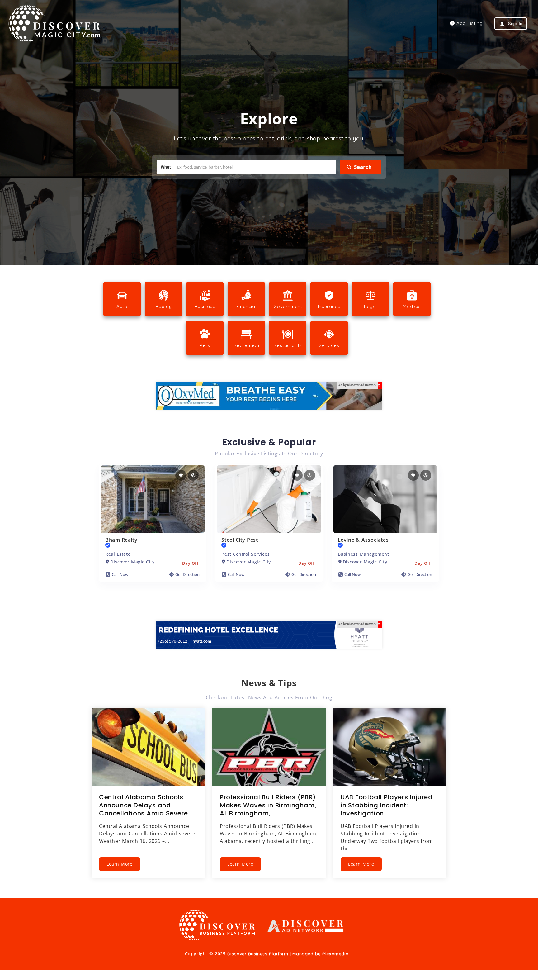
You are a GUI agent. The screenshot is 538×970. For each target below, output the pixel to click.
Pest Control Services (245, 554)
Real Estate (117, 554)
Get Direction (187, 574)
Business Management (363, 554)
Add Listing (469, 23)
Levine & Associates (363, 539)
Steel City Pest (239, 539)
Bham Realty (121, 539)
